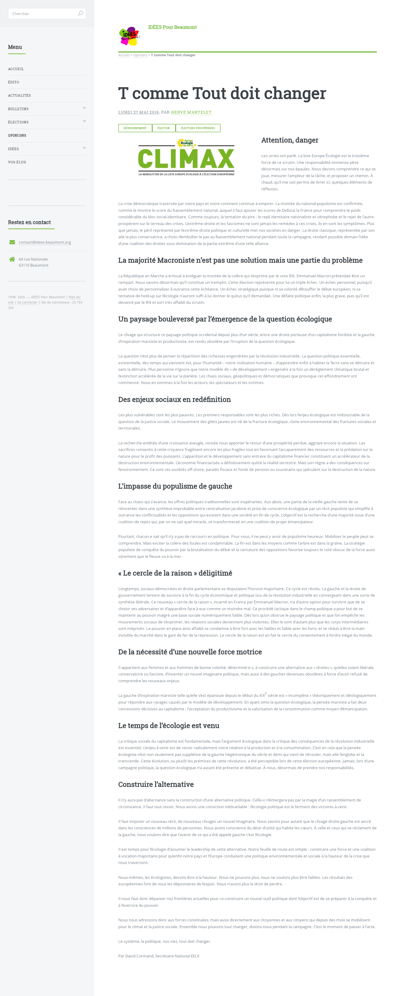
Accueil (123, 55)
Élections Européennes (198, 128)
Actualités (19, 95)
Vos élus (17, 162)
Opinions (140, 55)
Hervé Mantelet (191, 112)
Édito (13, 82)
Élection (164, 128)
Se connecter (27, 302)
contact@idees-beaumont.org (45, 242)
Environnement (135, 128)
